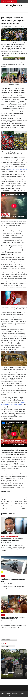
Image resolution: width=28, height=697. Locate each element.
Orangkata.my (14, 5)
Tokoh (16, 536)
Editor (2, 542)
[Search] (26, 10)
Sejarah (5, 670)
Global (8, 491)
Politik (12, 536)
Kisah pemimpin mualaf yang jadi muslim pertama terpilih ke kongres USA (12, 539)
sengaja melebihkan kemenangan (17, 169)
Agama (3, 536)
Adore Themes (14, 695)
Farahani (21, 26)
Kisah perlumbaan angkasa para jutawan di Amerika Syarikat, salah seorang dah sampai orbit (13, 579)
